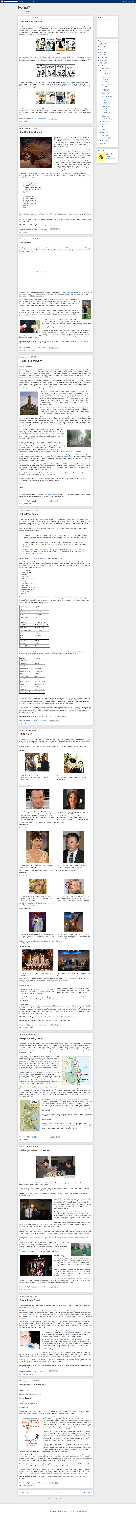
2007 (102, 63)
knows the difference (50, 494)
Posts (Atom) (59, 1499)
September (105, 118)
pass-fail (31, 386)
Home (56, 1492)
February (105, 138)
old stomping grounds (30, 1078)
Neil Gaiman (33, 1403)
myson (33, 350)
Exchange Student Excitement (34, 1150)
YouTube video (42, 214)
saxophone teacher (35, 1237)
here (70, 413)
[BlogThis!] (52, 119)
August (104, 121)
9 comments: (42, 347)
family (25, 350)
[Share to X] (53, 119)
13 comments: (42, 1483)
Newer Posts (23, 1492)
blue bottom (46, 1361)
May (103, 129)
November (105, 71)
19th (46, 1072)
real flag (49, 496)
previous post (33, 1193)
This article (36, 1081)
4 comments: (42, 1025)
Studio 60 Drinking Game (64, 1017)
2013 (102, 46)
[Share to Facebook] (55, 119)
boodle (26, 1374)
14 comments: (43, 229)
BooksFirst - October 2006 (32, 1384)
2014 (102, 44)
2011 (102, 52)
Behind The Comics (29, 514)
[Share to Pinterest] (57, 119)
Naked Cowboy (35, 216)
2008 (102, 60)
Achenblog (32, 1314)
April (103, 132)
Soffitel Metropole (24, 431)
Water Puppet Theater (71, 408)
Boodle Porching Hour (68, 1332)
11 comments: (43, 1137)
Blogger (84, 1511)
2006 (102, 65)
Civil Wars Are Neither (30, 21)
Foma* (24, 7)
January (104, 140)
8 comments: (42, 501)
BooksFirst (31, 1485)
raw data (52, 528)
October (104, 116)
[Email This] (50, 119)
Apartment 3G (80, 1339)
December (105, 68)
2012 (102, 49)
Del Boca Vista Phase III (27, 1074)
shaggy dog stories (32, 1316)
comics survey (44, 519)
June (103, 127)
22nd (52, 1072)
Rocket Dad (25, 242)
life (29, 350)
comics (26, 723)
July (103, 124)
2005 (102, 144)
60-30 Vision (25, 734)
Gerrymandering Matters (32, 1038)
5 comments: (42, 118)
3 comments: (42, 1287)
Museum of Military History (79, 391)
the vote (51, 1116)
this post (35, 558)
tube (31, 1027)
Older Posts (87, 1492)
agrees (54, 1020)
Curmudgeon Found (29, 1300)
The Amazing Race (80, 417)
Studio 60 (26, 1027)
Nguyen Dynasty (68, 456)
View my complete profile (111, 157)
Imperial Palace (43, 464)
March (104, 135)
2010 (102, 55)
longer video (63, 214)
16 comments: (43, 720)
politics (26, 121)
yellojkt (110, 154)
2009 (102, 57)
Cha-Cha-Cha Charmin (31, 132)
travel (25, 232)
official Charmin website (45, 175)
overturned (33, 1089)
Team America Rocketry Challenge (68, 292)
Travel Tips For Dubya (30, 361)
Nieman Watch (81, 28)
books (25, 1485)
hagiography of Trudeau (68, 84)
